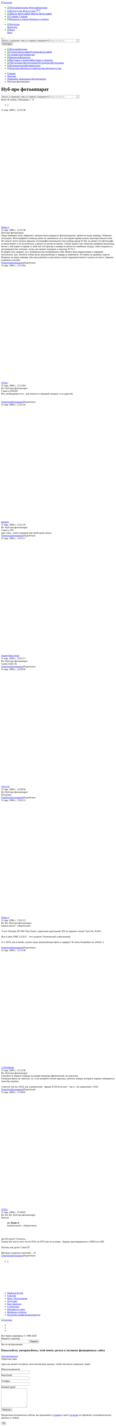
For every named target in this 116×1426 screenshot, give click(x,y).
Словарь (22, 16)
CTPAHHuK (7, 1067)
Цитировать (17, 262)
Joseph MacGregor (10, 655)
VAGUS (5, 786)
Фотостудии (31, 11)
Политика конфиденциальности (23, 1315)
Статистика (13, 1306)
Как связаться (14, 1304)
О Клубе (11, 1295)
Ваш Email (6, 1375)
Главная (11, 73)
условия (56, 1415)
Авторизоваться (9, 1356)
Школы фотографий (41, 13)
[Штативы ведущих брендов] (58, 1288)
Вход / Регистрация (17, 1298)
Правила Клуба (15, 1293)
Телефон (5, 1381)
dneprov (5, 522)
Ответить (6, 262)
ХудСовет (12, 1301)
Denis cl (5, 227)
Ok (3, 1423)
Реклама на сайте (16, 1309)
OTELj (4, 383)
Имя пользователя (10, 1369)
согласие (73, 1415)
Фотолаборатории (37, 7)
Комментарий (8, 1387)
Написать (6, 1410)
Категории (7, 44)
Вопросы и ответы (39, 19)
